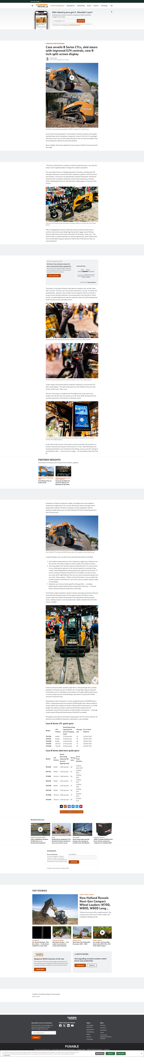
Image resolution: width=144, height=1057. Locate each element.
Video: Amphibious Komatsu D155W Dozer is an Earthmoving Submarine (39, 841)
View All (92, 965)
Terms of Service (74, 25)
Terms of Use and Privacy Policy (75, 24)
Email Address (73, 854)
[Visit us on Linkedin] (68, 1025)
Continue (74, 862)
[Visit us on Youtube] (72, 1025)
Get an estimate (54, 275)
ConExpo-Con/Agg (99, 837)
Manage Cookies (81, 1049)
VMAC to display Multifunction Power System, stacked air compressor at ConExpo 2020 (103, 841)
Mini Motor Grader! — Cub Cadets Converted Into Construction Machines (60, 944)
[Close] (141, 1053)
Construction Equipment (55, 43)
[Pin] (80, 806)
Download (80, 965)
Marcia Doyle (53, 58)
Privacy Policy (66, 25)
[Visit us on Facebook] (60, 1025)
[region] (72, 1053)
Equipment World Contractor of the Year (49, 959)
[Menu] (32, 6)
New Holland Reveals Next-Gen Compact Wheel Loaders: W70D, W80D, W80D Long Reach (95, 903)
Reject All (110, 1053)
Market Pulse (77, 940)
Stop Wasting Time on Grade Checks (45, 482)
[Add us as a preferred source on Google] (65, 806)
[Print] (61, 806)
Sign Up (36, 1037)
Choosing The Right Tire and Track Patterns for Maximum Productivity (63, 482)
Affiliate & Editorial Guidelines (94, 1049)
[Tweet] (76, 806)
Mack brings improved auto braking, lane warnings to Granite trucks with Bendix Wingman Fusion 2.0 (81, 841)
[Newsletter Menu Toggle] (111, 6)
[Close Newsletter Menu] (111, 12)
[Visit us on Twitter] (64, 1025)
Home (53, 837)
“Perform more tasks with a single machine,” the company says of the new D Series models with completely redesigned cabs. (95, 914)
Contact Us (107, 1049)
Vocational (76, 837)
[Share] (69, 806)
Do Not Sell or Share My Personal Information (63, 1049)
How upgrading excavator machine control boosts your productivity (90, 960)
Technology (35, 940)
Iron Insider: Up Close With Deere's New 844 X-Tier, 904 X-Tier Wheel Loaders (101, 944)
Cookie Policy (7, 1055)
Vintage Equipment (58, 940)
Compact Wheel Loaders (87, 894)
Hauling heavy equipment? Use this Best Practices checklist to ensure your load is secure (61, 841)
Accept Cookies (121, 1053)
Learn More (40, 969)
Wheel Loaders (97, 940)
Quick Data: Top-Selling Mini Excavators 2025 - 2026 (81, 943)
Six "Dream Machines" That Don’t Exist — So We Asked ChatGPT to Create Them (40, 944)
